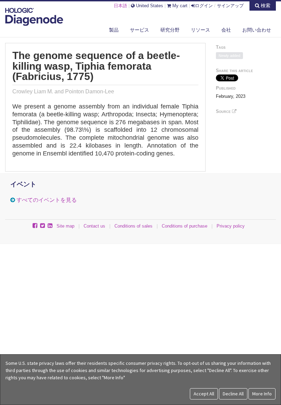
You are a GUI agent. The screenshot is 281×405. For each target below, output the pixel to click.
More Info (262, 394)
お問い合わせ (256, 30)
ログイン (204, 5)
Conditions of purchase (184, 226)
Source (224, 111)
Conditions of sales (133, 226)
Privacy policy (231, 226)
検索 (264, 5)
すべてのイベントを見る (46, 200)
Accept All (204, 394)
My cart (179, 5)
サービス (139, 30)
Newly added (229, 56)
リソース (200, 30)
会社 (226, 30)
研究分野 (170, 30)
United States (149, 5)
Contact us (94, 226)
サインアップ (230, 5)
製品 (114, 30)
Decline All (233, 394)
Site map (65, 226)
